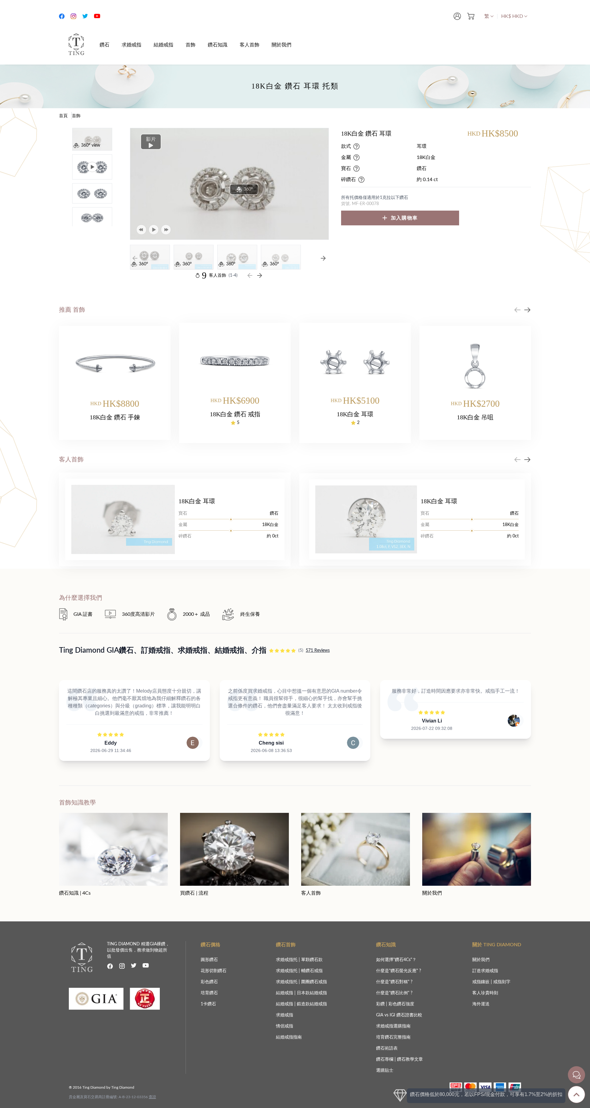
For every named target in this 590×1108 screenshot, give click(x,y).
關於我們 (481, 960)
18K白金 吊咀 (475, 417)
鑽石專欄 (385, 1059)
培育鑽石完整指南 (393, 1037)
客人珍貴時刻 (485, 993)
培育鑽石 (209, 993)
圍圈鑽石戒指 (314, 982)
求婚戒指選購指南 (393, 1026)
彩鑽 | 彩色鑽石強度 (395, 1004)
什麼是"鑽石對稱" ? (394, 982)
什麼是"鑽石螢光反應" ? (398, 971)
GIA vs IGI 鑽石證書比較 (399, 1015)
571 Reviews (318, 650)
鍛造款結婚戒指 (312, 1004)
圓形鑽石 (209, 960)
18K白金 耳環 (355, 414)
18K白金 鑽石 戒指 (235, 414)
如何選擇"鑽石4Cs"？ (396, 960)
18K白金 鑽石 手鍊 (115, 417)
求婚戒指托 (287, 960)
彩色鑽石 (209, 982)
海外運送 (481, 1004)
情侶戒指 (284, 1026)
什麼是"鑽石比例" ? (394, 993)
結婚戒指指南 (289, 1037)
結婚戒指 (285, 993)
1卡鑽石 (208, 1004)
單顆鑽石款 (312, 960)
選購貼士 (384, 1070)
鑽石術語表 (387, 1048)
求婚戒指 (284, 1015)
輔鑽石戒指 (312, 971)
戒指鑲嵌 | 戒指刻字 (491, 982)
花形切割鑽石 (213, 971)
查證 (152, 1097)
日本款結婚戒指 (312, 993)
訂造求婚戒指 (485, 971)
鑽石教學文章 (410, 1059)
